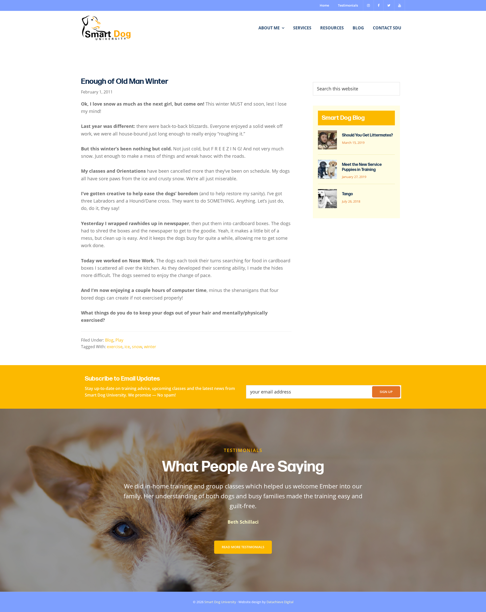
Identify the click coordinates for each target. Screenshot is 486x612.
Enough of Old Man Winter (124, 81)
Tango (347, 194)
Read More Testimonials (243, 547)
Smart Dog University (220, 602)
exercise (115, 346)
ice (127, 346)
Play (119, 340)
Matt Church (271, 522)
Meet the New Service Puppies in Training (362, 167)
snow (137, 346)
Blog (109, 340)
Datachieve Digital (280, 602)
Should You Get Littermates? (367, 135)
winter (150, 346)
